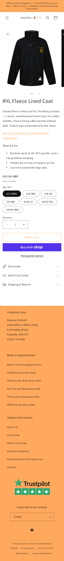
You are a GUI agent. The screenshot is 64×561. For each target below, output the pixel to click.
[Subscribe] (50, 517)
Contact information (42, 553)
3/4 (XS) (31, 193)
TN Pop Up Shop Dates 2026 (23, 396)
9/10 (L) (28, 201)
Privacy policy (27, 548)
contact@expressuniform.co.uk (26, 344)
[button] (7, 18)
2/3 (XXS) (11, 193)
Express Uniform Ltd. (30, 543)
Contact (11, 467)
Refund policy (22, 553)
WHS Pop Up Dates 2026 (21, 404)
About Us (12, 427)
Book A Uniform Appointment (24, 364)
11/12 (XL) (47, 201)
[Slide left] (24, 94)
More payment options (32, 255)
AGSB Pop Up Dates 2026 (21, 372)
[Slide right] (40, 94)
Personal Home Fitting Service (24, 459)
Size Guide (13, 435)
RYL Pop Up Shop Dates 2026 (24, 388)
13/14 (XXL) (13, 209)
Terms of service (45, 548)
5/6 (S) (49, 193)
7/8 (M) (10, 201)
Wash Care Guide (17, 443)
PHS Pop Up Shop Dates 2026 (24, 380)
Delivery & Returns (18, 451)
